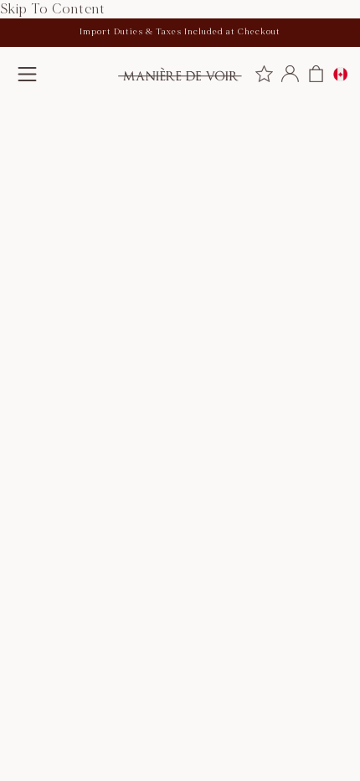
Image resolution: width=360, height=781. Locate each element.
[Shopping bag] (316, 73)
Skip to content (52, 9)
